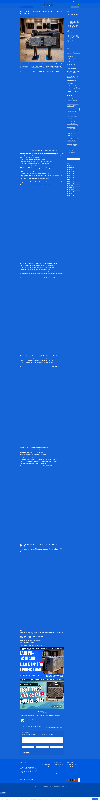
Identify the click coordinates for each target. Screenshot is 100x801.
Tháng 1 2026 (69, 165)
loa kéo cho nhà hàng (71, 118)
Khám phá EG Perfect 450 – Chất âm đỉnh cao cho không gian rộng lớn (34, 447)
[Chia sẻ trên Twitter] (40, 712)
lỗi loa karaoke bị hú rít (71, 126)
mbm (75, 128)
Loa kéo (69, 116)
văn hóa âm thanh (70, 147)
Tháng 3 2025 (69, 181)
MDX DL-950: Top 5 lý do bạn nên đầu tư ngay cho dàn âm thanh (72, 77)
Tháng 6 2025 (69, 175)
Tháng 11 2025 (70, 167)
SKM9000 (73, 140)
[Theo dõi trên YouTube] (77, 780)
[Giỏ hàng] (78, 4)
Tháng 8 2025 (69, 171)
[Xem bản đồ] (79, 780)
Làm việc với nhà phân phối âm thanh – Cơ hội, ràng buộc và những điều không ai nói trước (74, 32)
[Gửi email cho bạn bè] (42, 712)
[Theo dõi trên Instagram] (68, 780)
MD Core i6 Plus (70, 130)
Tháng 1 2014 (69, 191)
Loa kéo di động (45, 768)
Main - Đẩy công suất (59, 764)
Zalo (1, 790)
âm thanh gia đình (70, 150)
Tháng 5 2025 (69, 177)
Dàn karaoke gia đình (46, 764)
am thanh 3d (69, 98)
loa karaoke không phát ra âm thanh (73, 113)
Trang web (52, 745)
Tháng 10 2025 (70, 169)
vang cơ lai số (70, 143)
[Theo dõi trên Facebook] (66, 780)
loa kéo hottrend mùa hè (71, 123)
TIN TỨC (54, 6)
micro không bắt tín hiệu (71, 133)
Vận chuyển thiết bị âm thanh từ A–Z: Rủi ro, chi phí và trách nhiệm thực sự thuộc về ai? (74, 22)
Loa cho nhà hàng (34, 9)
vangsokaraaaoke (73, 145)
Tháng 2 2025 (69, 183)
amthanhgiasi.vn (33, 16)
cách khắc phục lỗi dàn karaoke (72, 100)
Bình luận (24, 736)
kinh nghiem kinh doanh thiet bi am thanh (73, 109)
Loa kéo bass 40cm (74, 116)
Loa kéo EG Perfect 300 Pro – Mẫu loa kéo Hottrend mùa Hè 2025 (33, 454)
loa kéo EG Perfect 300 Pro (72, 121)
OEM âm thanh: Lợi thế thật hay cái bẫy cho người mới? (74, 26)
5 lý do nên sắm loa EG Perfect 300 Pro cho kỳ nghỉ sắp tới (31, 452)
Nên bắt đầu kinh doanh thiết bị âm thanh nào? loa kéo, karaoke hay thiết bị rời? (74, 42)
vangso (69, 145)
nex (75, 138)
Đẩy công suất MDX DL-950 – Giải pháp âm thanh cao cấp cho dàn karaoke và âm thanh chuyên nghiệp (73, 90)
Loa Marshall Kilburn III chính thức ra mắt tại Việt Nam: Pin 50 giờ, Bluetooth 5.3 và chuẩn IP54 (73, 71)
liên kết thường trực (56, 715)
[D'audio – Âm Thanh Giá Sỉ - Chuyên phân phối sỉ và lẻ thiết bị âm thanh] (50, 4)
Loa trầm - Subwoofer (46, 773)
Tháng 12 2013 (70, 193)
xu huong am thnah (70, 148)
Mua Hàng (2, 788)
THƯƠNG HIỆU (48, 6)
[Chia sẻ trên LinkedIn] (46, 712)
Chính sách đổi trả (72, 773)
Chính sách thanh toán (73, 768)
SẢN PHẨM (42, 6)
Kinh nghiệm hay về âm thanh (25, 9)
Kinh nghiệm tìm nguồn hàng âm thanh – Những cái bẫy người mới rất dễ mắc (74, 37)
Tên (22, 745)
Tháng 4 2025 (69, 179)
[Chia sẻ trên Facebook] (38, 712)
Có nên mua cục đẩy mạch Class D (73, 103)
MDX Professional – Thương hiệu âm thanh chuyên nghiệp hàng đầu (73, 82)
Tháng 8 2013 (69, 195)
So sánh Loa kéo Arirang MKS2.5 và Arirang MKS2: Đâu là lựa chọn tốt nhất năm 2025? (73, 63)
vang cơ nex (75, 143)
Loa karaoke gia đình (46, 766)
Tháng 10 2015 (70, 189)
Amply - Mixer (57, 768)
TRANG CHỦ (37, 6)
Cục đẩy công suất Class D (72, 105)
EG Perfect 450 (40, 66)
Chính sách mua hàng (73, 766)
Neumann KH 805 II (70, 138)
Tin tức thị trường (41, 9)
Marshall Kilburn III (70, 128)
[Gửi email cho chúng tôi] (72, 780)
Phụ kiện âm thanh (58, 773)
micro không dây (70, 135)
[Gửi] (78, 7)
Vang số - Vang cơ (58, 766)
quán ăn (78, 138)
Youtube (1, 795)
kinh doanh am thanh (71, 107)
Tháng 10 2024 (70, 185)
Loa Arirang (69, 111)
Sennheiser (69, 140)
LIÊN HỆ (63, 6)
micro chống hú (75, 130)
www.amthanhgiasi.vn (28, 638)
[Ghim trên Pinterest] (44, 712)
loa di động (73, 111)
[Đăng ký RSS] (75, 780)
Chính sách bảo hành (73, 764)
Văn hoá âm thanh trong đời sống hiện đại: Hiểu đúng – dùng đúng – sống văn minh (73, 55)
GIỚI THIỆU (59, 6)
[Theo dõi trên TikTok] (70, 780)
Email (37, 745)
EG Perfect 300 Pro (32, 66)
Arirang (73, 98)
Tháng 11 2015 (70, 187)
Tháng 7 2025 (69, 173)
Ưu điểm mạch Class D (71, 152)
